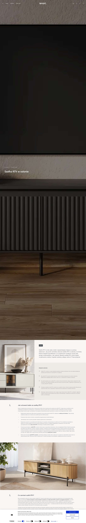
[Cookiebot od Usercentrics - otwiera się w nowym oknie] (12, 521)
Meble (7, 3)
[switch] (31, 521)
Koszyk (83, 3)
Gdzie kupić (18, 3)
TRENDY (41, 345)
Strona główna (6, 167)
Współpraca (73, 3)
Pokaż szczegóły (53, 521)
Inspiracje (12, 3)
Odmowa (72, 517)
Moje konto (79, 3)
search (76, 3)
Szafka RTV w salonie (14, 167)
